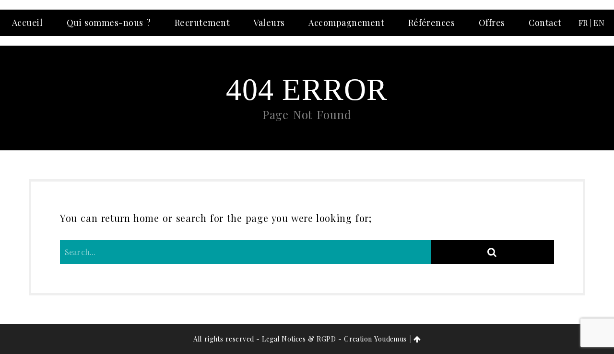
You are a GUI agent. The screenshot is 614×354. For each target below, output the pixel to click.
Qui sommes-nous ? (109, 22)
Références (431, 22)
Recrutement (202, 22)
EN (598, 23)
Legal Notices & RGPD (299, 338)
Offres (492, 22)
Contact (545, 22)
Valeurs (268, 22)
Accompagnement (346, 22)
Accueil (27, 22)
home (146, 217)
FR (583, 23)
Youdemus (390, 338)
